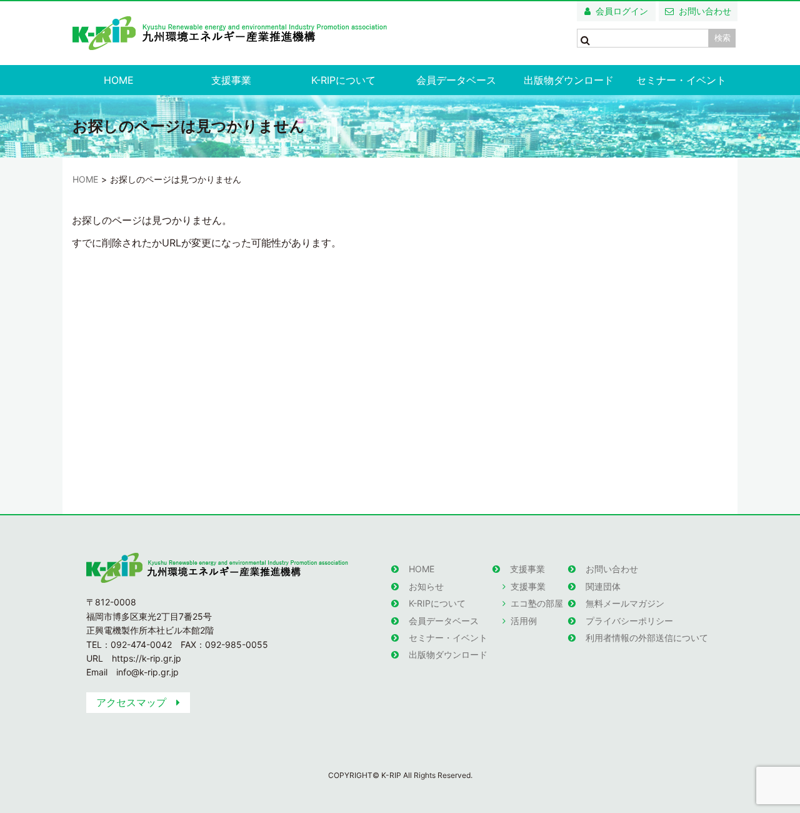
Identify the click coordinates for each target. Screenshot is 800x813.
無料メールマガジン (625, 603)
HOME (119, 80)
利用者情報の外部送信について (647, 637)
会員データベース (456, 80)
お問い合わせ (705, 11)
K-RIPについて (343, 80)
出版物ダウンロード (569, 80)
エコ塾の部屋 (537, 603)
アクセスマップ (131, 702)
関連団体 (603, 586)
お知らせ (426, 586)
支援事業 (231, 80)
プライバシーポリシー (629, 620)
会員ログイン (622, 11)
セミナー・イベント (681, 80)
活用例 (524, 620)
